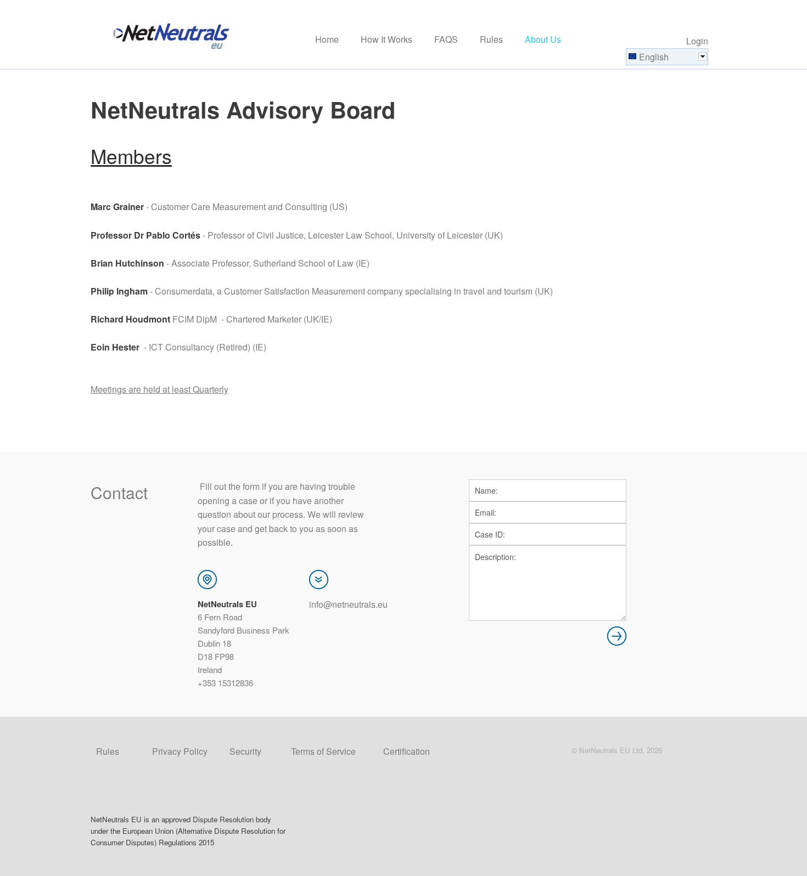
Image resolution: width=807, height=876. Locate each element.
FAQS (446, 40)
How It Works (386, 40)
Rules (491, 40)
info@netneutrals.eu (348, 604)
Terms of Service (323, 751)
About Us (543, 40)
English (654, 56)
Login (697, 41)
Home (327, 40)
